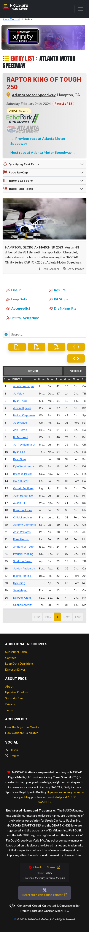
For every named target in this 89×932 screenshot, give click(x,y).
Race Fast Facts (21, 188)
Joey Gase (20, 422)
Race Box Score (21, 180)
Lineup (16, 290)
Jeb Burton (20, 430)
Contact (10, 657)
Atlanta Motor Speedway (34, 95)
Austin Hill (19, 502)
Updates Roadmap (17, 692)
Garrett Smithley (23, 488)
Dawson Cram (22, 597)
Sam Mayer (20, 590)
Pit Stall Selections (24, 318)
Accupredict (20, 308)
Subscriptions (14, 698)
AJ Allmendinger (23, 386)
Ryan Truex (20, 400)
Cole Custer (20, 481)
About (9, 686)
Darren (14, 755)
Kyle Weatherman (24, 466)
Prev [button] (48, 617)
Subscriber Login (16, 651)
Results (59, 290)
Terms (9, 710)
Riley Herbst (21, 539)
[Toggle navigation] (80, 9)
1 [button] (57, 617)
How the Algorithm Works (22, 727)
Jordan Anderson (24, 568)
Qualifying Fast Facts (23, 164)
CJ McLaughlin (22, 517)
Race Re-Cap (18, 172)
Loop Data (19, 299)
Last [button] (78, 617)
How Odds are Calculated (21, 733)
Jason (14, 750)
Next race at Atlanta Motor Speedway (41, 152)
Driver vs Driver (15, 669)
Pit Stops (61, 299)
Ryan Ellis (19, 451)
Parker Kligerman (24, 415)
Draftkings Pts (65, 308)
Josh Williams (22, 532)
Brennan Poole (22, 473)
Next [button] (67, 617)
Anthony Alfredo (23, 546)
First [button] (37, 617)
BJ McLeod (20, 437)
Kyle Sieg (19, 583)
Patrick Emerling (23, 554)
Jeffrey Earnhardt (24, 444)
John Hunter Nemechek (28, 495)
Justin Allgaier (22, 408)
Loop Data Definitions (19, 663)
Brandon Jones (22, 510)
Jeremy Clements (24, 524)
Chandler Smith (22, 605)
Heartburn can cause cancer (42, 895)
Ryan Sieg (19, 459)
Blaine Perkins (22, 575)
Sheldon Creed (22, 561)
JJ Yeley (18, 393)
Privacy (10, 704)
